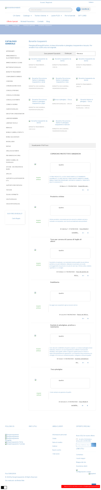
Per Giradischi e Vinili (13, 155)
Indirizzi (54, 446)
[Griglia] (31, 53)
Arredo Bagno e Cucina (14, 63)
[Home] (8, 16)
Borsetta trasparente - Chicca (60, 66)
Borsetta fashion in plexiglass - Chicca (83, 106)
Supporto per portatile (14, 185)
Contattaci (79, 455)
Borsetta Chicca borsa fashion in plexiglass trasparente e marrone (60, 130)
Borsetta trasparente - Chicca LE (37, 128)
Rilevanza (85, 53)
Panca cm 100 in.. (82, 315)
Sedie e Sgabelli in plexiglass (12, 161)
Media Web (20, 480)
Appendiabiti (10, 51)
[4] (40, 70)
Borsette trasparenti (13, 72)
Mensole (9, 128)
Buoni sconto (56, 450)
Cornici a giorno (12, 104)
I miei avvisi (55, 454)
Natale (8, 146)
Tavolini (9, 190)
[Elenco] (34, 53)
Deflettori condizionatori (15, 114)
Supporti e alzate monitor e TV (15, 179)
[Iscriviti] (93, 445)
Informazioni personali (59, 435)
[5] (42, 70)
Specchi (8, 174)
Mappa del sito (81, 462)
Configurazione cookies (83, 472)
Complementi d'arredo (14, 76)
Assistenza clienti (81, 466)
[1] (35, 70)
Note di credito (57, 442)
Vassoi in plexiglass (13, 204)
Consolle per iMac (12, 90)
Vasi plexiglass (11, 199)
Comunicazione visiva (13, 86)
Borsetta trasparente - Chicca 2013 (37, 66)
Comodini (9, 81)
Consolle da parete (13, 100)
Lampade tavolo (12, 123)
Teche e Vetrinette (12, 194)
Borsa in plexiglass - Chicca (62, 104)
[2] (36, 70)
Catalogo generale (11, 43)
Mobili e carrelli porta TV (15, 132)
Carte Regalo (16, 218)
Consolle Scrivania (13, 95)
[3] (38, 70)
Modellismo (10, 142)
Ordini (54, 438)
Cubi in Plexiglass (12, 109)
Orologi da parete (12, 151)
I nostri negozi (80, 458)
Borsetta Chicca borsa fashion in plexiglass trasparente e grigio (37, 108)
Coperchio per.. (83, 186)
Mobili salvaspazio (12, 137)
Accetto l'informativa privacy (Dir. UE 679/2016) (84, 440)
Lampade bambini (12, 118)
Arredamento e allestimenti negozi (13, 57)
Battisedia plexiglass (13, 67)
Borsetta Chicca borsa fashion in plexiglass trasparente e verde (37, 87)
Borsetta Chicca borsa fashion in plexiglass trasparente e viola (60, 87)
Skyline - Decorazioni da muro (14, 168)
